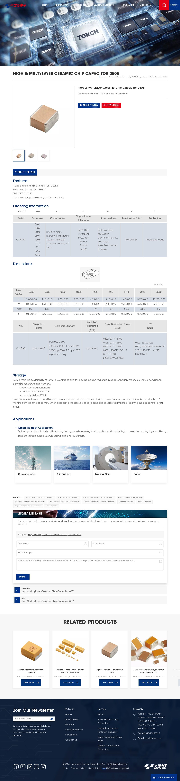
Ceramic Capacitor (117, 77)
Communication (27, 474)
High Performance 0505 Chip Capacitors (64, 502)
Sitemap (75, 769)
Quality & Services (104, 5)
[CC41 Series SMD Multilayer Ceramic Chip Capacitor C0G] (149, 649)
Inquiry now (90, 105)
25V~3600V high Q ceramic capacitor (39, 498)
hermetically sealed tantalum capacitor (108, 730)
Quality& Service (74, 730)
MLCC (101, 715)
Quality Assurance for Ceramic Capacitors (99, 502)
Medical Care (102, 474)
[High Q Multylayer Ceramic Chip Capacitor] (109, 649)
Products (81, 5)
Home (45, 5)
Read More (29, 683)
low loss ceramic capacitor (68, 498)
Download (112, 105)
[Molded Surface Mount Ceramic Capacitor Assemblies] (70, 649)
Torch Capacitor (51, 506)
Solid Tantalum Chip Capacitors (108, 722)
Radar (137, 474)
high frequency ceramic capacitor (28, 506)
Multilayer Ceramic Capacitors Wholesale (30, 502)
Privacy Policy (94, 769)
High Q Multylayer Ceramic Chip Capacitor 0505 (54, 535)
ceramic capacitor (126, 502)
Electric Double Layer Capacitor (109, 748)
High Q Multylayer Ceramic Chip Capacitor (109, 671)
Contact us (146, 5)
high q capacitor (144, 502)
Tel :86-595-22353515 (149, 734)
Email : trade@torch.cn (149, 738)
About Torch (61, 5)
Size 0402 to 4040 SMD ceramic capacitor (98, 498)
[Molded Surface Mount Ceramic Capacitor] (31, 649)
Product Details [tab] (24, 172)
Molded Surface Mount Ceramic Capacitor (31, 671)
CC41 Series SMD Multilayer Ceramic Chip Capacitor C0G (149, 671)
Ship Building (63, 474)
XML (83, 769)
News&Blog (128, 5)
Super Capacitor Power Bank (110, 739)
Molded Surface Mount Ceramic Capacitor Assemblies (70, 671)
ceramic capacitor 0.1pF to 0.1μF (130, 498)
